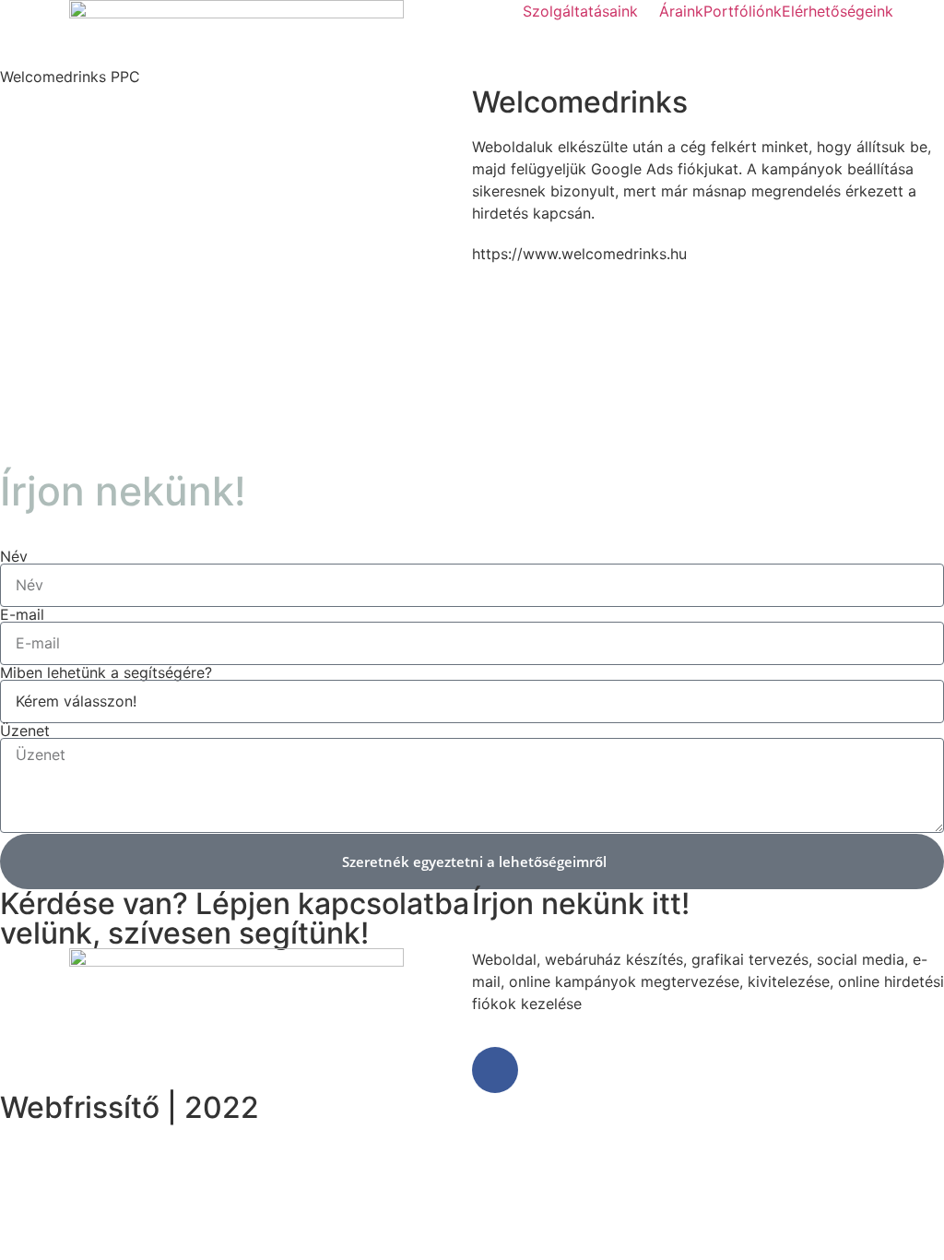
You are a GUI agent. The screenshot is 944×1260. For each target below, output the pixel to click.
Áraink (681, 11)
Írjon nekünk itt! (581, 903)
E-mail (22, 614)
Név (14, 556)
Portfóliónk (742, 11)
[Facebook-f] (495, 1070)
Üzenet (25, 730)
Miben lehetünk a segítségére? (106, 672)
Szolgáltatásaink (580, 11)
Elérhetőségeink (837, 11)
